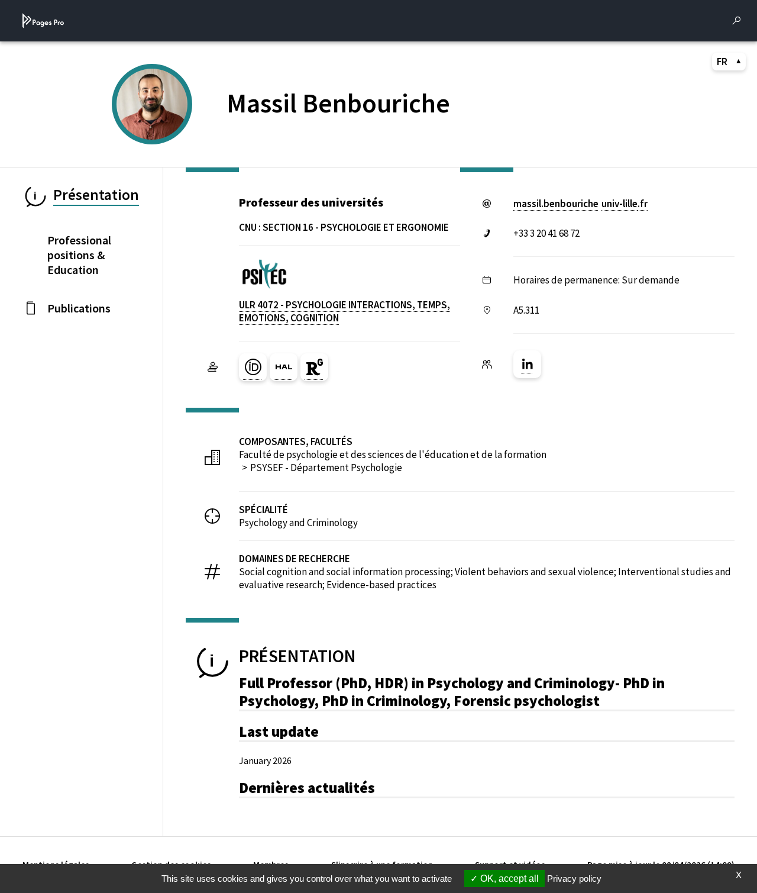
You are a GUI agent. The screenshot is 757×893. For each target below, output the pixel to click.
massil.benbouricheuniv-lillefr (580, 203)
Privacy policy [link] (574, 878)
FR (722, 61)
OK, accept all (508, 878)
